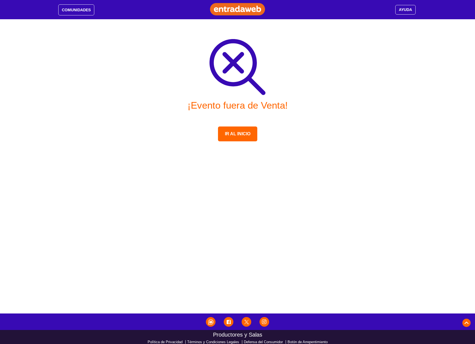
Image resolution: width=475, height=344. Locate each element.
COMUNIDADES (76, 10)
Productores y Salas (237, 335)
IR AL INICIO (237, 133)
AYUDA (405, 9)
